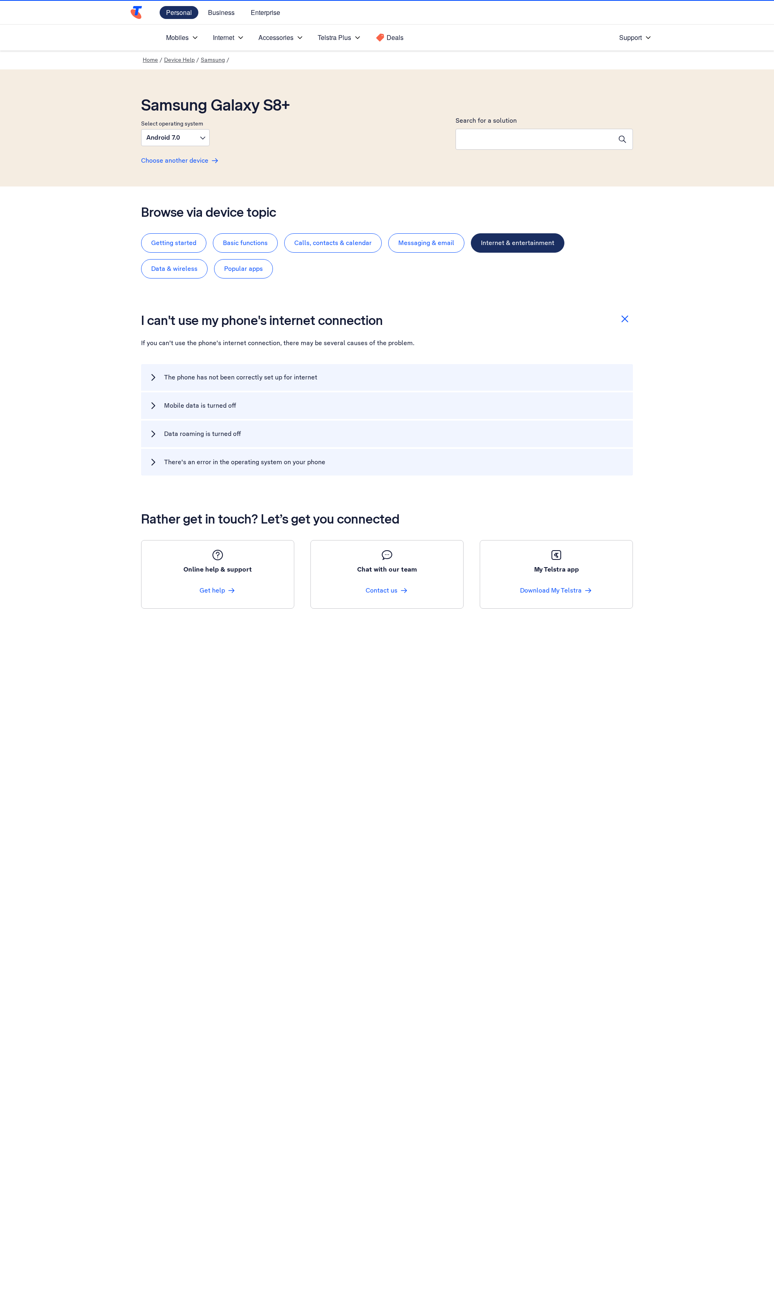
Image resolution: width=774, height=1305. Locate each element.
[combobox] (534, 139)
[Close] (625, 319)
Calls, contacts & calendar (333, 243)
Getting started (173, 243)
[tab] (173, 243)
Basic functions (245, 243)
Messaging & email (426, 243)
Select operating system (172, 123)
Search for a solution (486, 120)
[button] (175, 137)
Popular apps (243, 268)
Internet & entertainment (517, 243)
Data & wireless (174, 268)
